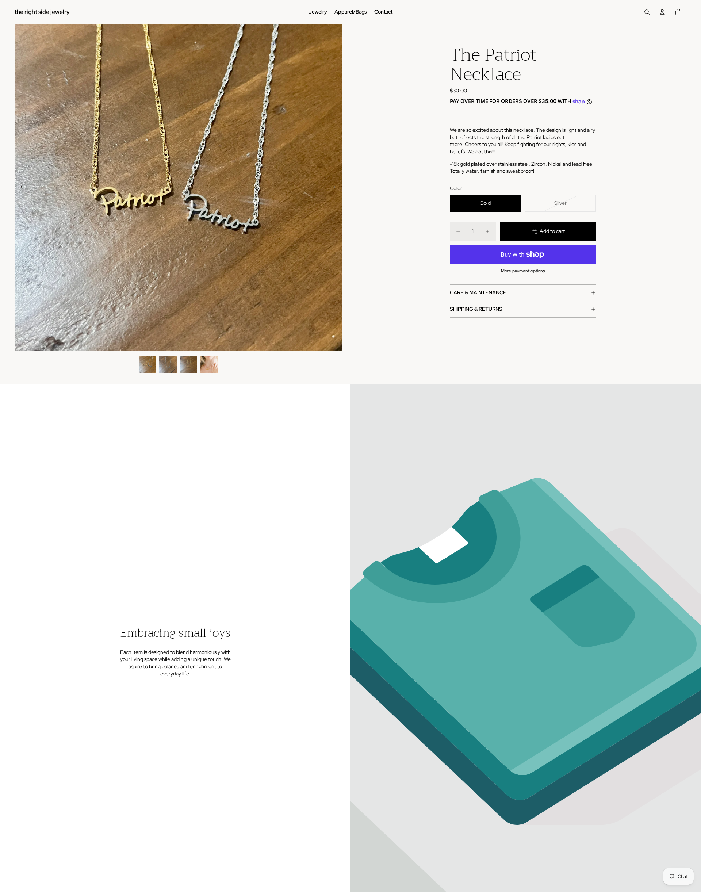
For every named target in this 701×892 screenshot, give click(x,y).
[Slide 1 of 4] (147, 364)
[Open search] (647, 12)
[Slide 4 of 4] (209, 364)
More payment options (523, 271)
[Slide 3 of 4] (188, 364)
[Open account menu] (662, 12)
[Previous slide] (21, 188)
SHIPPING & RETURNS (476, 309)
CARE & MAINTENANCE (478, 293)
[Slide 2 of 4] (168, 364)
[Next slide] (336, 188)
